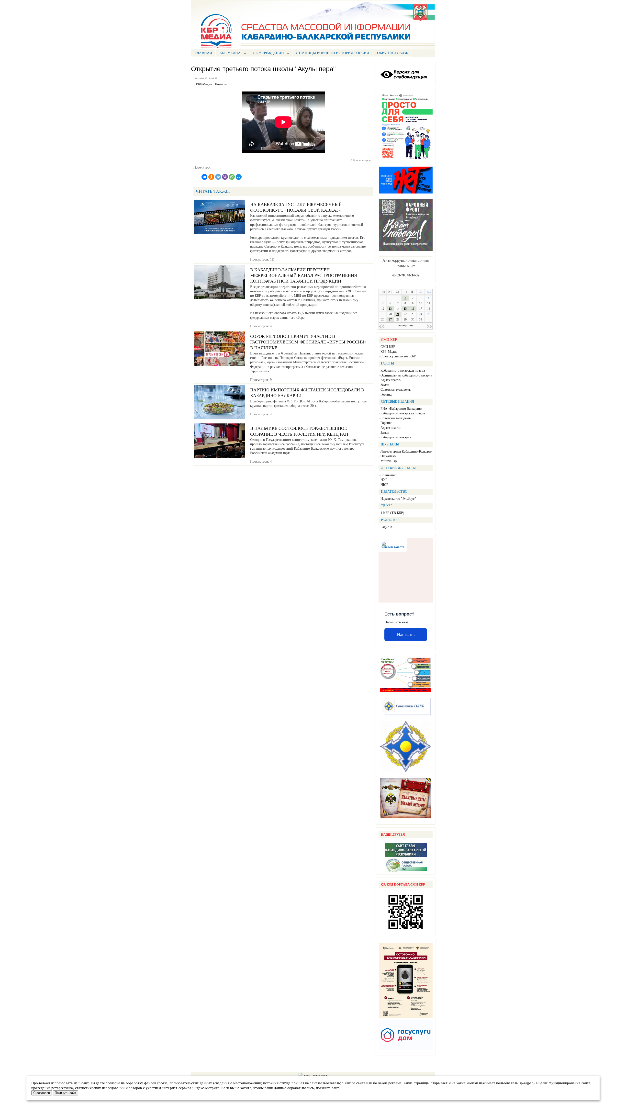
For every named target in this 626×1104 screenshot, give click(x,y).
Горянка (386, 394)
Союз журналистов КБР (398, 356)
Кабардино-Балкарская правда (402, 370)
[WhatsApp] (232, 177)
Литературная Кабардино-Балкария (406, 451)
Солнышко (388, 475)
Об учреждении (266, 53)
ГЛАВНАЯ (203, 53)
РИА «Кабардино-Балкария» (401, 408)
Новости (221, 84)
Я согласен (41, 1093)
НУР (383, 480)
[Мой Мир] (239, 177)
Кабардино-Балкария (395, 437)
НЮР (384, 485)
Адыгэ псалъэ (390, 380)
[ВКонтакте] (204, 177)
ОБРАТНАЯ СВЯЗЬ (392, 53)
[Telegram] (218, 177)
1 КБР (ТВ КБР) (392, 513)
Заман (384, 385)
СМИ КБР (387, 347)
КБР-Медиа (388, 351)
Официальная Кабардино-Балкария (406, 375)
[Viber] (225, 177)
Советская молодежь (395, 389)
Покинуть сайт (65, 1093)
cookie (162, 1083)
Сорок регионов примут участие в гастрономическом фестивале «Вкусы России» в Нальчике (308, 342)
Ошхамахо (388, 456)
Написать (405, 635)
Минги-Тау (388, 461)
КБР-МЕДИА (228, 53)
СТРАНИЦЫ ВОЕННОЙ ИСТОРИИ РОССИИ (332, 53)
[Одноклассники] (211, 177)
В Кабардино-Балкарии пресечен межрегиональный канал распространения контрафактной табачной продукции (303, 275)
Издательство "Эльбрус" (398, 499)
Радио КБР (388, 527)
